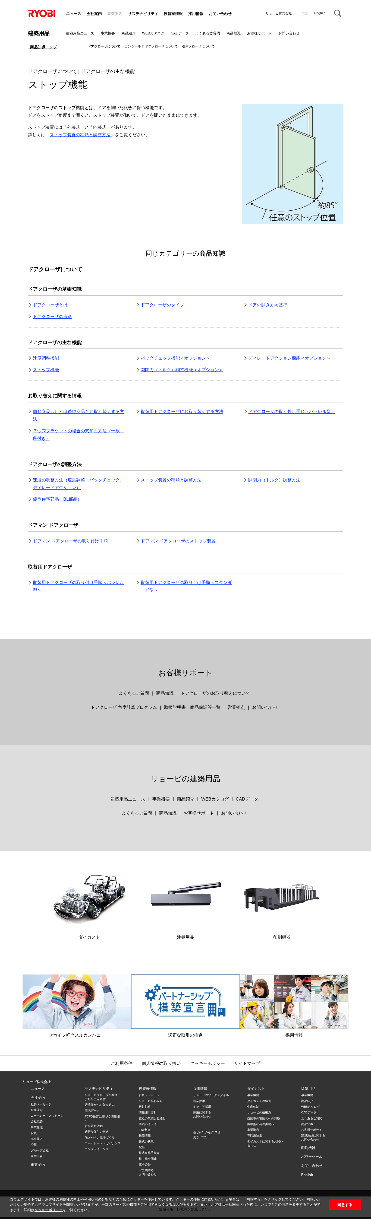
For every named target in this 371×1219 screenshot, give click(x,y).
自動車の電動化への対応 (263, 1118)
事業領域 (37, 1127)
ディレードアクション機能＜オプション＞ (289, 358)
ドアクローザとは (50, 305)
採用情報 (195, 14)
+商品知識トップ (42, 47)
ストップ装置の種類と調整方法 (80, 134)
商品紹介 (128, 33)
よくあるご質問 (207, 33)
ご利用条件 (122, 1063)
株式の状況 (146, 1141)
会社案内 (94, 14)
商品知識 (234, 33)
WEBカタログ (153, 33)
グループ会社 (40, 1150)
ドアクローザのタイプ (162, 305)
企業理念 (37, 1110)
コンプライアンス (97, 1149)
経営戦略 (145, 1106)
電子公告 (145, 1164)
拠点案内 (37, 1138)
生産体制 (253, 1106)
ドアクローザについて (104, 46)
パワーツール (311, 1157)
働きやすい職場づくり (100, 1137)
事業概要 (108, 33)
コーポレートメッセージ (47, 1115)
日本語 (303, 13)
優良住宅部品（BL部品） (57, 499)
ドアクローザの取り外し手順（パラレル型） (291, 411)
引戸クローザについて (198, 46)
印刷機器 (282, 937)
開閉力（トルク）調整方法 (274, 480)
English (319, 13)
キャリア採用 (202, 1106)
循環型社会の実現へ (260, 1124)
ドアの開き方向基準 (267, 305)
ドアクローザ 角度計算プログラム (124, 707)
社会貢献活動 (94, 1126)
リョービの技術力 (259, 1112)
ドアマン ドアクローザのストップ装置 (178, 541)
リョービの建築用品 (185, 778)
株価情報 (145, 1135)
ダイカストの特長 (259, 1101)
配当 (142, 1147)
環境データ (92, 1110)
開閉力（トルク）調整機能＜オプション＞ (182, 369)
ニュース (73, 14)
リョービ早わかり (151, 1101)
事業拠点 (253, 1129)
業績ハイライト (149, 1124)
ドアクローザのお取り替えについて (215, 693)
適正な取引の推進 (185, 1035)
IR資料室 (145, 1129)
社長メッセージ (41, 1104)
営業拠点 (236, 707)
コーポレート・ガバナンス (103, 1143)
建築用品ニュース (80, 33)
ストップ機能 (46, 369)
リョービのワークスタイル (211, 1095)
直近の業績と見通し (152, 1118)
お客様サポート (259, 33)
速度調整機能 (46, 358)
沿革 (34, 1144)
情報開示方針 (148, 1112)
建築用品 (39, 33)
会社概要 (37, 1121)
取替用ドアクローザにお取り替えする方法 (182, 411)
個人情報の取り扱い (161, 1063)
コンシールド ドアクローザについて (151, 46)
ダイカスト (89, 937)
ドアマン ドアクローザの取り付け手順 (70, 541)
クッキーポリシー (48, 1210)
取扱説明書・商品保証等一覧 (192, 707)
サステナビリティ (143, 14)
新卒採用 (199, 1101)
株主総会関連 (148, 1158)
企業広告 (37, 1156)
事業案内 (114, 14)
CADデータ (180, 33)
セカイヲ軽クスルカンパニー (77, 1035)
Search (337, 13)
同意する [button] (345, 1204)
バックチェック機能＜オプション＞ (175, 358)
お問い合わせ (220, 14)
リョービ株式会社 (37, 1082)
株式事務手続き (149, 1152)
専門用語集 (254, 1135)
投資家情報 (173, 14)
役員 (34, 1133)
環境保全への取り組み (100, 1104)
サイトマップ (247, 1063)
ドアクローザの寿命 (52, 316)
